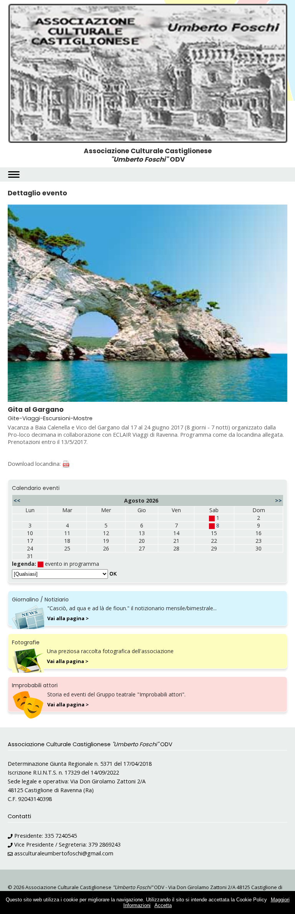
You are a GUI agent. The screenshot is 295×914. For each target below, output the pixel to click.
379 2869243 (104, 844)
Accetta (163, 905)
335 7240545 (61, 835)
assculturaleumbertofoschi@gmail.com (63, 853)
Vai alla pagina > (68, 618)
